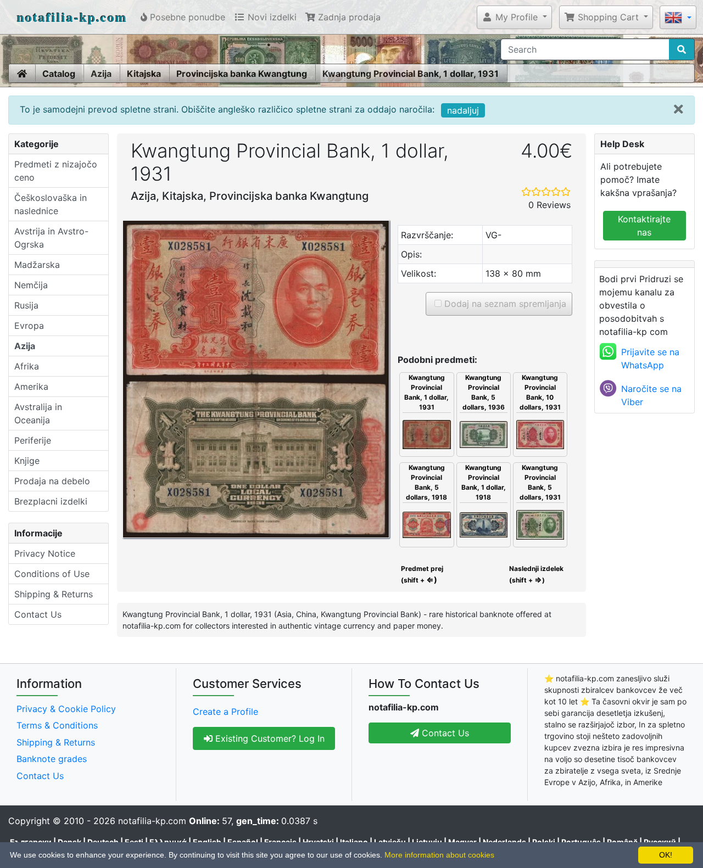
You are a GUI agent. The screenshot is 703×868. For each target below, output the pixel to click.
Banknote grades (51, 758)
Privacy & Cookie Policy (66, 708)
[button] (514, 17)
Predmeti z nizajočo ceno (55, 171)
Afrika (26, 366)
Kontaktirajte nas (644, 226)
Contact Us (38, 614)
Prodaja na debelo (52, 480)
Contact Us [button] (444, 732)
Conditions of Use (52, 573)
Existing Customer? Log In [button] (269, 738)
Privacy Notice (44, 553)
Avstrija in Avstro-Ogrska (51, 238)
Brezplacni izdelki (50, 501)
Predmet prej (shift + (421, 574)
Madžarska (37, 264)
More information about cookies (439, 854)
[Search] (681, 49)
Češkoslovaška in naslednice (50, 204)
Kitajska (144, 73)
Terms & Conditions (57, 725)
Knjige (27, 460)
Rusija (26, 305)
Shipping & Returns (53, 594)
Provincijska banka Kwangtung (241, 73)
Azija (101, 73)
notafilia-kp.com (72, 16)
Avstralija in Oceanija (38, 413)
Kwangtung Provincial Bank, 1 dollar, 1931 (410, 73)
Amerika (31, 386)
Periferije (32, 440)
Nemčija (31, 284)
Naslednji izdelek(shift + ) (536, 574)
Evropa (29, 325)
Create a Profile (225, 711)
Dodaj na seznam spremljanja (504, 303)
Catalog (58, 73)
